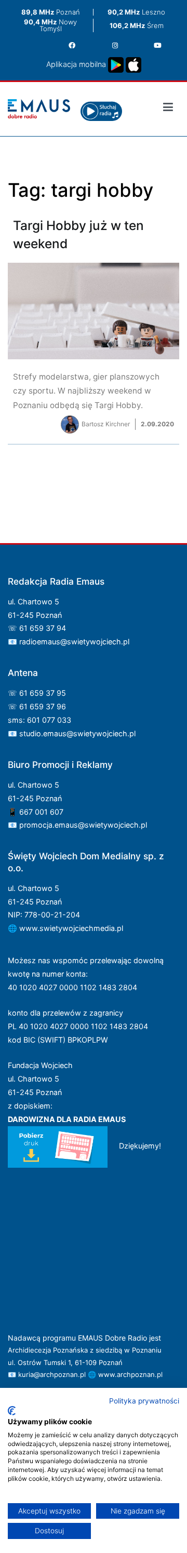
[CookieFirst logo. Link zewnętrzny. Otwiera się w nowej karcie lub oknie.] (12, 1410)
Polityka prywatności (144, 1401)
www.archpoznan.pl (130, 1374)
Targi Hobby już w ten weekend (93, 336)
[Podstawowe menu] (168, 109)
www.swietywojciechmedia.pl (71, 928)
